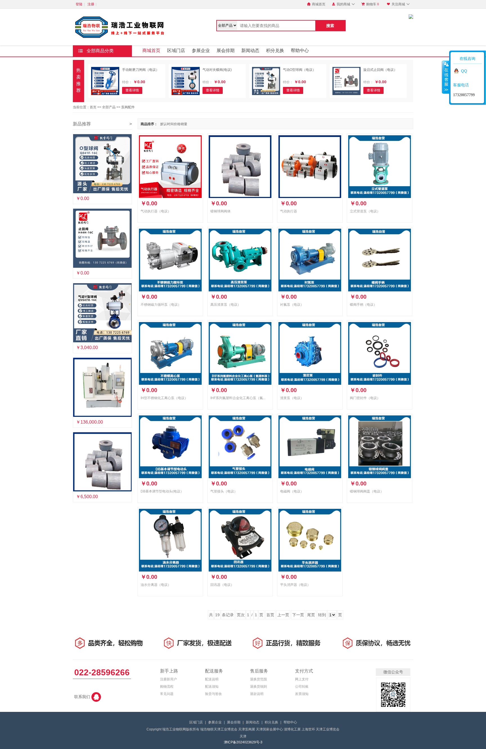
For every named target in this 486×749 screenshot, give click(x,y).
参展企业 (201, 50)
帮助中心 (300, 50)
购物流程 (167, 687)
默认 (163, 124)
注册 (90, 4)
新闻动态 (250, 50)
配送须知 (212, 687)
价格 (177, 124)
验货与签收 (213, 694)
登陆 (79, 4)
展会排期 (226, 50)
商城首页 (316, 4)
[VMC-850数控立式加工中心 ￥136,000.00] (102, 387)
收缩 (446, 77)
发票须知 (302, 694)
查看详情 (132, 90)
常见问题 (167, 694)
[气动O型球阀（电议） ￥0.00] (102, 163)
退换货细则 (258, 687)
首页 (93, 107)
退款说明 (257, 694)
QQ (464, 71)
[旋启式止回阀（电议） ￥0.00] (102, 238)
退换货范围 (258, 679)
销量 (184, 124)
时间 (170, 124)
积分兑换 (275, 50)
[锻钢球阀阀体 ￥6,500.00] (102, 461)
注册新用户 (168, 679)
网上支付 (302, 679)
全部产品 (109, 107)
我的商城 (343, 4)
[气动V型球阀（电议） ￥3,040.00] (102, 312)
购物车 (370, 4)
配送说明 (212, 679)
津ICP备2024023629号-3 (243, 742)
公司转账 (302, 687)
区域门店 (176, 50)
